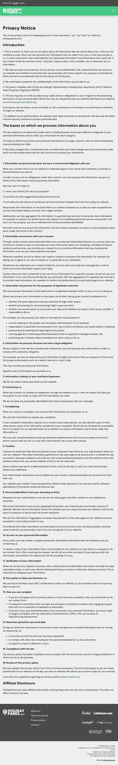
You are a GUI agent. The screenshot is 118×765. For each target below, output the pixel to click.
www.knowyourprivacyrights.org (19, 102)
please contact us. (70, 676)
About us (35, 710)
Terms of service (39, 715)
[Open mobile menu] (113, 10)
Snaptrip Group (109, 760)
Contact (35, 724)
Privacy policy (38, 720)
